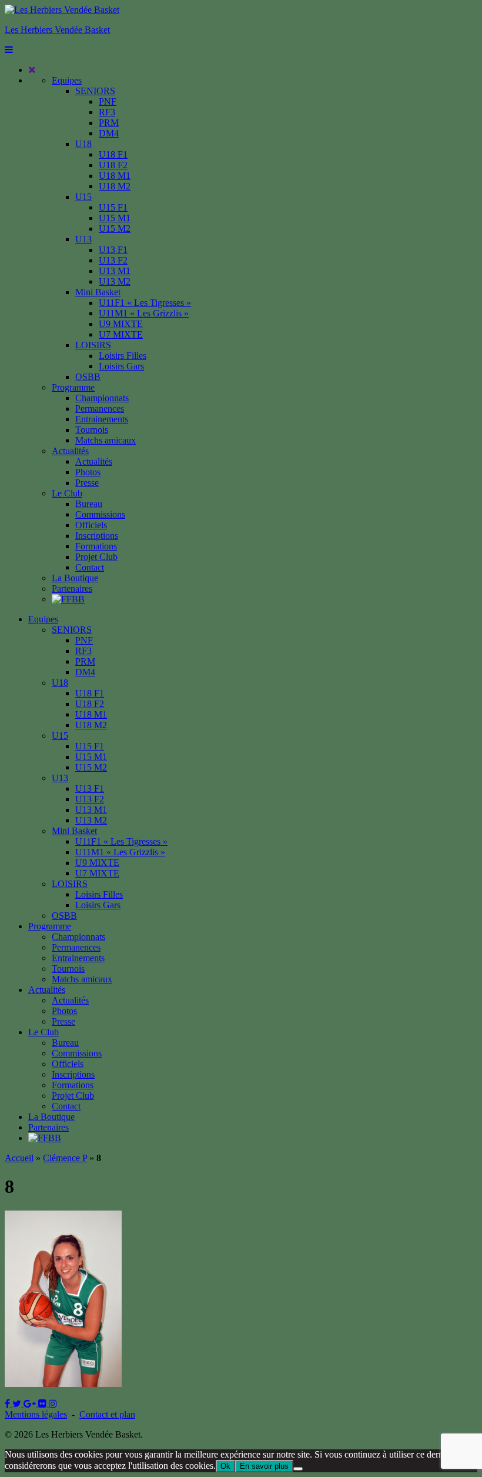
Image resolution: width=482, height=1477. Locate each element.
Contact (89, 567)
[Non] (298, 1469)
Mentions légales (36, 1414)
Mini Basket (97, 292)
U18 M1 (114, 176)
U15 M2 (114, 229)
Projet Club (96, 557)
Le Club (67, 493)
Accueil (19, 1158)
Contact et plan (107, 1414)
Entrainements (101, 419)
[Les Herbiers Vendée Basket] (62, 10)
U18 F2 (113, 165)
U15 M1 (114, 218)
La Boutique (75, 578)
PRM (109, 123)
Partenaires (72, 589)
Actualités (70, 451)
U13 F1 (113, 250)
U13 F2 (113, 260)
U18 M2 (114, 186)
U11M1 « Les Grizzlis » (144, 313)
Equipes (67, 80)
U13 (83, 239)
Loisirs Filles (122, 356)
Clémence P (65, 1158)
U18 (83, 144)
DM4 (109, 133)
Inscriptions (96, 536)
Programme (73, 387)
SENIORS (95, 91)
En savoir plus (264, 1466)
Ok (225, 1466)
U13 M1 (114, 271)
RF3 (107, 112)
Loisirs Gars (121, 366)
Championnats (102, 398)
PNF (107, 101)
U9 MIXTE (121, 324)
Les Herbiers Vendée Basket (57, 30)
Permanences (99, 409)
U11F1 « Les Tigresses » (145, 303)
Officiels (91, 525)
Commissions (100, 514)
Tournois (91, 430)
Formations (96, 546)
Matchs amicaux (105, 440)
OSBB (88, 377)
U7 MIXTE (121, 334)
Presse (87, 483)
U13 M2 (114, 281)
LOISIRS (93, 345)
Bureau (88, 504)
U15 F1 (113, 207)
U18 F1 (113, 154)
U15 (83, 197)
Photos (88, 472)
